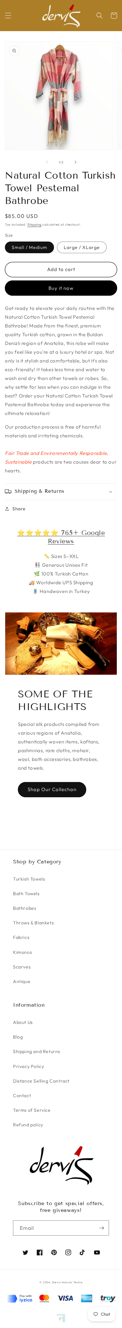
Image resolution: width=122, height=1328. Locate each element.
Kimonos (22, 952)
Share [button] (19, 509)
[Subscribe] (101, 1228)
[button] (8, 15)
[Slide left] (47, 162)
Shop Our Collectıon (52, 789)
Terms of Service (32, 1110)
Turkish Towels (29, 879)
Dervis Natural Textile (67, 1282)
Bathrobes (24, 908)
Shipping (34, 224)
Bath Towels (26, 893)
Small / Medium (29, 247)
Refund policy (28, 1125)
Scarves (22, 967)
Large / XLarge (82, 247)
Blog (18, 1037)
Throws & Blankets (33, 923)
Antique (21, 981)
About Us (23, 1022)
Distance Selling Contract (41, 1081)
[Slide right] (75, 162)
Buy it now (61, 288)
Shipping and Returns (36, 1051)
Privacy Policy (28, 1066)
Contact (22, 1095)
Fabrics (21, 937)
